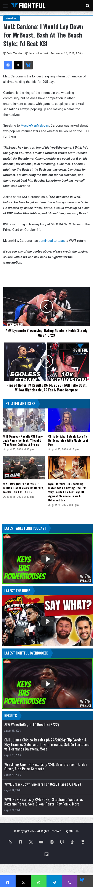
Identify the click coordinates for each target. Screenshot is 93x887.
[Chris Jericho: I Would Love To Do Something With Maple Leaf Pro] (69, 420)
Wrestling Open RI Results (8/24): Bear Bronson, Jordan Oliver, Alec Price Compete (45, 766)
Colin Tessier (14, 53)
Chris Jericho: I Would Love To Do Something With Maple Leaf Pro (68, 440)
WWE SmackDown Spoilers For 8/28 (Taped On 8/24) (43, 784)
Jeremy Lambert (38, 53)
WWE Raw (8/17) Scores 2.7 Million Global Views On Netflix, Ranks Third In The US (23, 487)
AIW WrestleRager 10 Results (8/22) (31, 724)
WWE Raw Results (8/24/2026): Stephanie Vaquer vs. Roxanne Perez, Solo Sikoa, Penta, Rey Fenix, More (43, 801)
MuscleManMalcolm (35, 125)
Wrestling (12, 18)
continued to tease (52, 241)
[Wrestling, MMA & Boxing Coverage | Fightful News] (28, 5)
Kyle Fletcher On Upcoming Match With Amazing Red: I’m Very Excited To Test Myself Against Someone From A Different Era (67, 491)
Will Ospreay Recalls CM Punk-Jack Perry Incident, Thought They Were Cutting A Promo (23, 440)
